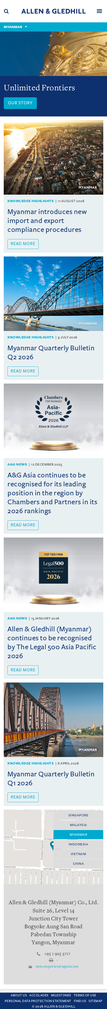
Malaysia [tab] (78, 825)
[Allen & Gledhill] (53, 11)
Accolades (39, 995)
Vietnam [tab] (78, 854)
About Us (19, 995)
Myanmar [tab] (78, 834)
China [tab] (78, 863)
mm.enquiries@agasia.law (57, 967)
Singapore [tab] (78, 815)
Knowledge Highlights (30, 201)
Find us (80, 1001)
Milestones (61, 995)
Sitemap (96, 1001)
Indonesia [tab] (78, 844)
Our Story (20, 103)
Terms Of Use (85, 995)
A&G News (17, 464)
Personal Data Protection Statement (38, 1001)
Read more (23, 244)
